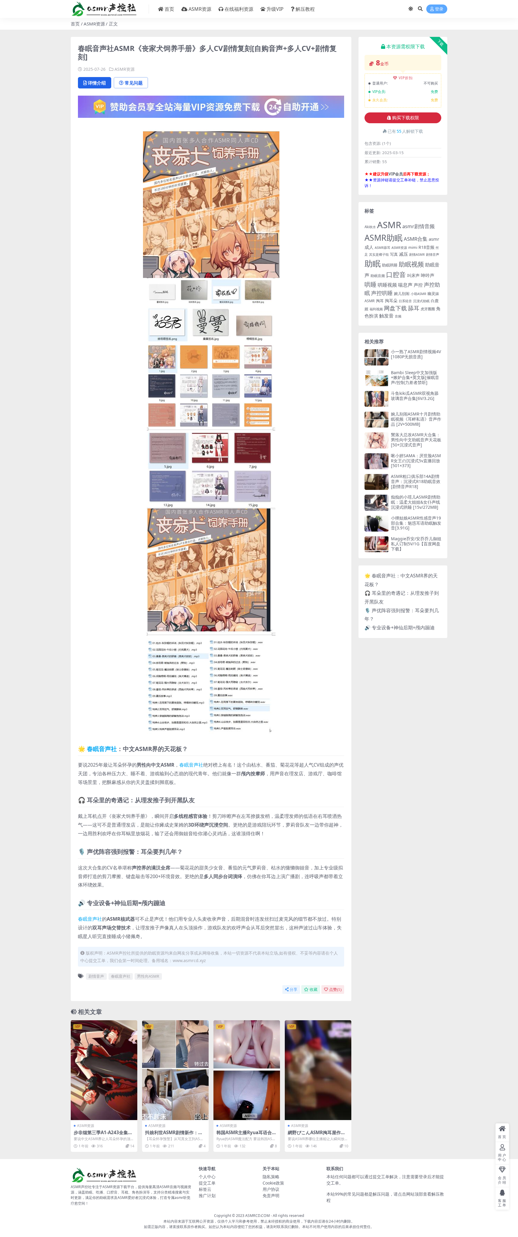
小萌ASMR (418, 293)
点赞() (335, 989)
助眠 (373, 263)
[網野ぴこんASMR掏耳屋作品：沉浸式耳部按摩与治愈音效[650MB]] (318, 1070)
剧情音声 (96, 976)
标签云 (205, 1189)
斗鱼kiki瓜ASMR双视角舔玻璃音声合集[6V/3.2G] (415, 395)
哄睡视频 (387, 285)
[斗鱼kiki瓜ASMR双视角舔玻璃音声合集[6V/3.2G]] (377, 399)
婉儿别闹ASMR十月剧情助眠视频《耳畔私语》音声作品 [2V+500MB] (416, 419)
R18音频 (426, 247)
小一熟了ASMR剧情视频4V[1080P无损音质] (416, 354)
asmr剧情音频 (418, 226)
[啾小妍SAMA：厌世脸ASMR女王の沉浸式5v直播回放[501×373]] (377, 461)
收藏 (313, 989)
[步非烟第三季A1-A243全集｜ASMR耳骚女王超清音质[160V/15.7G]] (104, 1070)
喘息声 (405, 285)
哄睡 (371, 284)
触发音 (386, 315)
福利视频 (376, 309)
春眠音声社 (102, 749)
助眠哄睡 (389, 265)
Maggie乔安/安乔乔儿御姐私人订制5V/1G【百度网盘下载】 (416, 544)
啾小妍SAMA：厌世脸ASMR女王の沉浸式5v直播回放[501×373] (416, 461)
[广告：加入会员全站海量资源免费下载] (211, 109)
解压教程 (305, 9)
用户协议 (271, 1189)
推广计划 (207, 1195)
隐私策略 (271, 1176)
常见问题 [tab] (134, 83)
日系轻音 (405, 301)
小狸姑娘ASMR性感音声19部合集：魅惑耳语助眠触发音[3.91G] (416, 523)
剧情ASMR (417, 254)
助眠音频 (378, 275)
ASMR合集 (415, 238)
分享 (293, 989)
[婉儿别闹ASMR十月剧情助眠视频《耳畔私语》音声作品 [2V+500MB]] (377, 420)
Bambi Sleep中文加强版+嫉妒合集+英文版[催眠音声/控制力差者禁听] (415, 378)
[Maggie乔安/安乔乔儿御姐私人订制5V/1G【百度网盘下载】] (377, 544)
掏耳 (380, 300)
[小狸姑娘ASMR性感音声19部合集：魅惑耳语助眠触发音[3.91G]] (377, 524)
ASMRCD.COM (257, 1215)
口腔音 (396, 274)
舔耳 (413, 308)
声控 (418, 285)
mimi (412, 247)
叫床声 (413, 275)
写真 (394, 254)
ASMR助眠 (384, 237)
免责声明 (271, 1195)
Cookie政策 (273, 1183)
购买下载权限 (405, 117)
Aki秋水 (370, 227)
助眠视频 (411, 264)
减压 (403, 254)
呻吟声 (427, 275)
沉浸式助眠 (421, 301)
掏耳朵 (391, 300)
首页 (169, 9)
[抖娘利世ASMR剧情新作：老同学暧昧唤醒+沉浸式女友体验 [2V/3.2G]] (175, 1070)
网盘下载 (395, 308)
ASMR (389, 225)
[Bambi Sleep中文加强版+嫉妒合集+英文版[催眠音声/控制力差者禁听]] (377, 378)
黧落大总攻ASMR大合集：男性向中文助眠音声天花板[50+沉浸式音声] (416, 440)
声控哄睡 (382, 293)
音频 (398, 316)
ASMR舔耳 (382, 247)
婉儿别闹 (401, 293)
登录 (439, 9)
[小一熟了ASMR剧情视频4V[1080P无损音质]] (377, 357)
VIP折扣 (406, 77)
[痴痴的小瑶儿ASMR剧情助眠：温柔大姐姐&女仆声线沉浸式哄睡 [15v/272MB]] (377, 503)
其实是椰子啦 (379, 254)
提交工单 (207, 1183)
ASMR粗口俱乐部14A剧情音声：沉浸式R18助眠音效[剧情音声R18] (415, 481)
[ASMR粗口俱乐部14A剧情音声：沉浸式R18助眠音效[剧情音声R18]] (377, 482)
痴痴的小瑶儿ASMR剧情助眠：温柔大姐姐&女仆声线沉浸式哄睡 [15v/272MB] (415, 502)
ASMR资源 (200, 9)
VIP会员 (396, 174)
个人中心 (207, 1176)
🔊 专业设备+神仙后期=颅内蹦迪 (400, 627)
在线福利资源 (239, 9)
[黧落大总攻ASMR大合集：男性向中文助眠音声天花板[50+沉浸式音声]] (377, 440)
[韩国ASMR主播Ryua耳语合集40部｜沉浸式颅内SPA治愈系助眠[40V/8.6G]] (246, 1070)
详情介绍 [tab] (97, 83)
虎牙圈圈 (428, 308)
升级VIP (275, 9)
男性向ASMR (148, 976)
